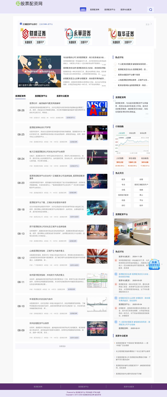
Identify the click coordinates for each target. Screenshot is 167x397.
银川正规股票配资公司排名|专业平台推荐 (47, 151)
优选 (123, 200)
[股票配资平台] (29, 3)
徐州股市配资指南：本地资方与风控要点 (47, 274)
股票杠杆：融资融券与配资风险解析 (45, 103)
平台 (141, 200)
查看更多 (62, 346)
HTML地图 (96, 392)
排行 (123, 205)
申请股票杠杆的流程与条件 (41, 298)
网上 (141, 195)
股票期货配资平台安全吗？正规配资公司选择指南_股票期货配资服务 (57, 177)
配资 (123, 179)
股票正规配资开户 (141, 184)
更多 (148, 24)
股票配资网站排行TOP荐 (40, 127)
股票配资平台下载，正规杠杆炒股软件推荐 (48, 202)
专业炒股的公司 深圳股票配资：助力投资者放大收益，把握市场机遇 (90, 57)
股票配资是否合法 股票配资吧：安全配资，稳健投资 (139, 69)
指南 (141, 189)
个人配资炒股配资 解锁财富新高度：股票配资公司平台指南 (142, 64)
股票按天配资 (123, 195)
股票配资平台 (109, 9)
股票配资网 (94, 9)
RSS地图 (89, 392)
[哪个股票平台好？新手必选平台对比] (39, 71)
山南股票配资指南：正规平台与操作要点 (47, 250)
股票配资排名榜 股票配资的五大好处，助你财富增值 (84, 68)
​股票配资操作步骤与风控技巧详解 (129, 373)
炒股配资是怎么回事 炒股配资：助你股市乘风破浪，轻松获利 (88, 78)
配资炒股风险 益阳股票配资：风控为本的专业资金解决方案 (142, 85)
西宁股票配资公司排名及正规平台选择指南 (48, 226)
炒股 (141, 179)
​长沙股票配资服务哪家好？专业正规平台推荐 (133, 351)
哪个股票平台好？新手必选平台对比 (34, 85)
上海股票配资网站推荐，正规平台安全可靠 (135, 80)
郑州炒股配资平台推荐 (39, 323)
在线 (123, 189)
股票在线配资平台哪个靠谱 (129, 74)
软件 (141, 205)
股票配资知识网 (88, 394)
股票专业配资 (126, 9)
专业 (123, 184)
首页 (83, 9)
